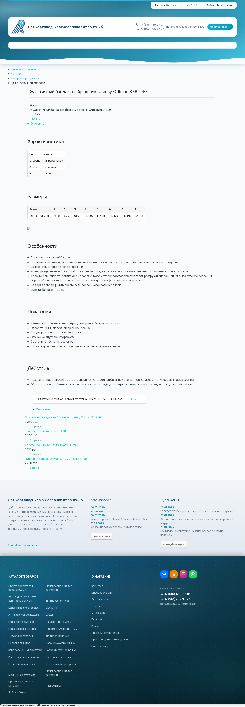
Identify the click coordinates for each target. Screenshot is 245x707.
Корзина (160, 5)
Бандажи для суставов (21, 621)
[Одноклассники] (174, 574)
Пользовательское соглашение (56, 705)
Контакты (97, 626)
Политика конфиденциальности (19, 705)
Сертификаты (99, 599)
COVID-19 (51, 607)
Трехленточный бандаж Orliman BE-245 (51, 445)
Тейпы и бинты (17, 692)
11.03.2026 (97, 523)
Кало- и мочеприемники (60, 643)
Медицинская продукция (61, 664)
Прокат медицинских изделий (109, 639)
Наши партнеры (101, 646)
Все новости (102, 536)
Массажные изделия (58, 657)
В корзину (35, 426)
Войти (210, 5)
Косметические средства (24, 657)
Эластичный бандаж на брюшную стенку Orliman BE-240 (63, 417)
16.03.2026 (98, 507)
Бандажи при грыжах (25, 78)
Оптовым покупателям (105, 632)
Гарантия (97, 619)
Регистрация (224, 5)
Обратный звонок (220, 26)
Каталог (16, 74)
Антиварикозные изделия (24, 614)
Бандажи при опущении (22, 628)
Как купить (97, 586)
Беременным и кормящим (61, 628)
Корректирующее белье (61, 650)
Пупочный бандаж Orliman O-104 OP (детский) (56, 459)
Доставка (97, 606)
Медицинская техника (21, 675)
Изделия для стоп (19, 643)
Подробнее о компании (23, 545)
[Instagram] (183, 574)
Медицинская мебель (21, 664)
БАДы (49, 614)
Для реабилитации (57, 636)
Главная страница (23, 69)
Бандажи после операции (23, 607)
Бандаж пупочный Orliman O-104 (46, 431)
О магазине (98, 612)
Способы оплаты (101, 592)
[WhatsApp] (193, 574)
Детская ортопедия (20, 636)
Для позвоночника (57, 600)
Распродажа (53, 685)
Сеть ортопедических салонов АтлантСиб (65, 27)
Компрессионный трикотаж (25, 650)
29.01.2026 (167, 507)
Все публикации (173, 544)
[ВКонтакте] (164, 574)
